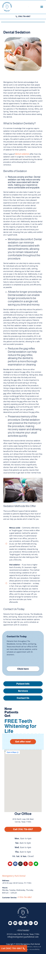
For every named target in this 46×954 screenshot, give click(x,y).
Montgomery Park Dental (13, 875)
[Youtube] (10, 864)
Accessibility (35, 949)
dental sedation (22, 153)
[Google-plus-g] (30, 864)
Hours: (5, 887)
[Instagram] (20, 864)
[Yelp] (25, 864)
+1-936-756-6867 (24, 897)
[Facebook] (15, 864)
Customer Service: (9, 897)
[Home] (36, 864)
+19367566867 (23, 930)
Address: (5, 880)
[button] (42, 7)
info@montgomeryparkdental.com (23, 936)
